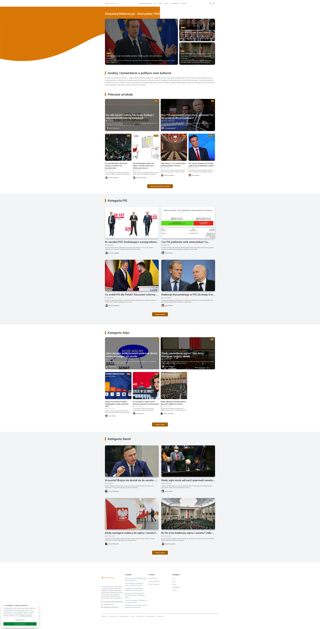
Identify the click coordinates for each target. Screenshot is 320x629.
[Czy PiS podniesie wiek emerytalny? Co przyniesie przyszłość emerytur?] (188, 222)
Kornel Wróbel (169, 253)
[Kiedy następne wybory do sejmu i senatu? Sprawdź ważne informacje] (132, 513)
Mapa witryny (160, 616)
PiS (155, 3)
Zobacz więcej (160, 314)
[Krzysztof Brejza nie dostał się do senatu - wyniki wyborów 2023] (132, 461)
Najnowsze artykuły (145, 3)
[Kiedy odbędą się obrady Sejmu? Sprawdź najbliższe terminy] (174, 385)
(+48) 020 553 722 (108, 604)
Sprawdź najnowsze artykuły (160, 186)
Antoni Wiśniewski (114, 128)
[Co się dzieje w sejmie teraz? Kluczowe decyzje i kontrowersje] (146, 385)
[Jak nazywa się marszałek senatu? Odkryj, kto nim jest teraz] (141, 42)
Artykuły (128, 575)
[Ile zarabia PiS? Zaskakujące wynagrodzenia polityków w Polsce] (132, 222)
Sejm (160, 3)
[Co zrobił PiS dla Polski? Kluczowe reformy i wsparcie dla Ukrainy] (132, 275)
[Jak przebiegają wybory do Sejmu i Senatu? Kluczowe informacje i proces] (146, 147)
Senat (166, 3)
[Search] (210, 3)
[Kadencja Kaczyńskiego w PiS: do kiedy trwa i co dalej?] (188, 275)
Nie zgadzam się (20, 620)
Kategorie (176, 575)
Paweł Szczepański (170, 128)
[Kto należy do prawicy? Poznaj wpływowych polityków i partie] (201, 147)
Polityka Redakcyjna (150, 616)
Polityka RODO (139, 616)
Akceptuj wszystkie (20, 624)
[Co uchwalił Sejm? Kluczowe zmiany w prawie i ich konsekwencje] (118, 147)
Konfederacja (175, 3)
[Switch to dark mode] (213, 3)
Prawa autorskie (112, 616)
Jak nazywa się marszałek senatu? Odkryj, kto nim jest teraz (134, 56)
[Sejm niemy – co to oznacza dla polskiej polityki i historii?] (174, 147)
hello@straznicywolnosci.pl (110, 607)
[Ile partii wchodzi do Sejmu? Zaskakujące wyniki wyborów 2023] (118, 385)
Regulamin (103, 616)
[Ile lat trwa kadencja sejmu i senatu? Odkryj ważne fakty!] (188, 513)
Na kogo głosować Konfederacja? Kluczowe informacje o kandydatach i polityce (135, 595)
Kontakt (132, 616)
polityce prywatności (26, 615)
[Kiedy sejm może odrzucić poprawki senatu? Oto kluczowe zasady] (188, 461)
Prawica (183, 3)
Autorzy (152, 575)
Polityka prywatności (123, 616)
